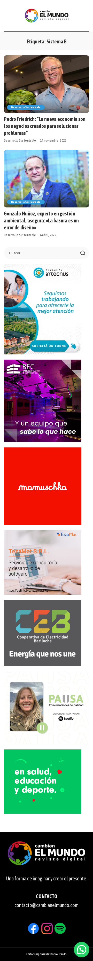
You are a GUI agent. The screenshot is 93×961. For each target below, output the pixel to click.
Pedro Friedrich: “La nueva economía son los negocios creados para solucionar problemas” (45, 126)
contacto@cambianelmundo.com (46, 905)
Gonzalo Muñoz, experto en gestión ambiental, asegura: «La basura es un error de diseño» (41, 220)
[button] (81, 949)
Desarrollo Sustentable (26, 107)
